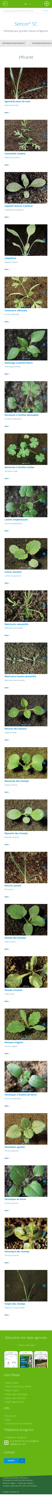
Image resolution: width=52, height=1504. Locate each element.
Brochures (11, 1415)
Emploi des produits (25, 1483)
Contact (11, 1460)
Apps (8, 1419)
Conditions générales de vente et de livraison (20, 1486)
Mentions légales (9, 1483)
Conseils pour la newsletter (19, 1423)
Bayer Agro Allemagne (16, 1394)
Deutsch (45, 11)
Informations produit (13, 43)
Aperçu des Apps (27, 1345)
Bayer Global (12, 1382)
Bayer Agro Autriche (16, 1398)
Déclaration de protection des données (18, 1480)
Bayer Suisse (12, 1390)
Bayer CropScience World (18, 1386)
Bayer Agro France (15, 1401)
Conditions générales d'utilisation (15, 1478)
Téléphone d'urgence (16, 1437)
